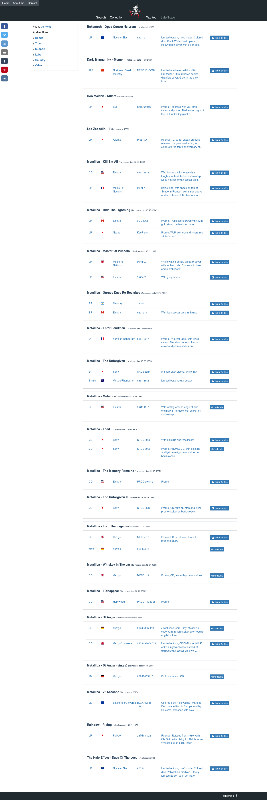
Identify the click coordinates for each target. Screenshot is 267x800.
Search (101, 17)
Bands (39, 38)
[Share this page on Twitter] (4, 35)
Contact (32, 3)
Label (38, 54)
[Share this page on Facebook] (4, 26)
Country (40, 60)
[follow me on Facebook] (236, 795)
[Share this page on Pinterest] (4, 70)
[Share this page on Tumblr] (4, 61)
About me (18, 3)
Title (38, 43)
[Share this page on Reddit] (4, 43)
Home (5, 3)
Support (40, 49)
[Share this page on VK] (4, 78)
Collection (116, 17)
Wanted (151, 17)
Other (38, 65)
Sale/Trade (168, 17)
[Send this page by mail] (4, 52)
